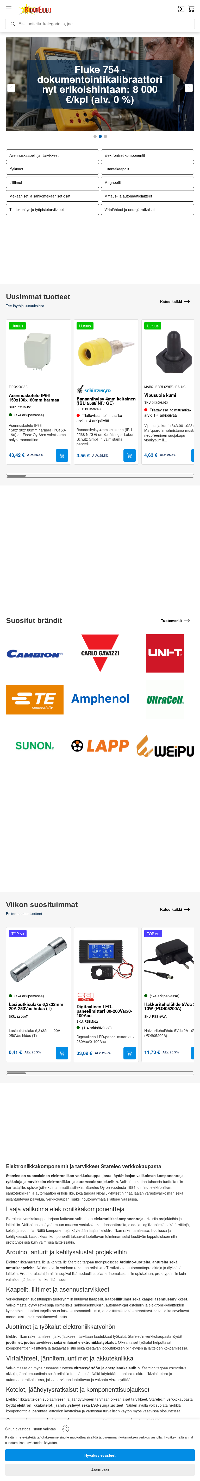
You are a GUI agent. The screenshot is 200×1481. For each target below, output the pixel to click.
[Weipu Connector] (165, 746)
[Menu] (8, 9)
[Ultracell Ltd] (165, 699)
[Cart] (191, 9)
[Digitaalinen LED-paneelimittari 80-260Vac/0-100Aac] (106, 960)
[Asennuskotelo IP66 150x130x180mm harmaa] (38, 352)
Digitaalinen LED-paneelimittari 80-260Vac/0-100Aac (104, 1010)
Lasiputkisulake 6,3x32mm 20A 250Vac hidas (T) (36, 1006)
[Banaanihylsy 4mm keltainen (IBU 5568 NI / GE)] (106, 352)
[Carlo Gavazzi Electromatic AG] (100, 653)
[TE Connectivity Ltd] (35, 699)
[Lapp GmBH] (100, 746)
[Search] (100, 24)
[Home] (35, 9)
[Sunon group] (35, 746)
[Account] (180, 9)
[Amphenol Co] (100, 699)
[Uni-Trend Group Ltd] (165, 653)
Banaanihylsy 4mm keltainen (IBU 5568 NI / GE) (106, 401)
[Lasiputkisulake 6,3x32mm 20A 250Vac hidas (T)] (38, 960)
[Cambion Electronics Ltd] (35, 653)
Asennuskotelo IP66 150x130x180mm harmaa (34, 397)
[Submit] (62, 455)
